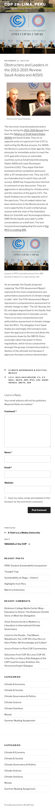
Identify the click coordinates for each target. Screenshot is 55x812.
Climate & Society (13, 690)
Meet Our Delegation (24, 615)
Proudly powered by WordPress (19, 805)
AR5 (26, 380)
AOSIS (19, 380)
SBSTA (22, 383)
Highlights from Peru (15, 584)
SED (29, 383)
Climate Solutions (13, 708)
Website (8, 482)
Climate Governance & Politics (28, 370)
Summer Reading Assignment (19, 720)
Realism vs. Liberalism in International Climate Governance (22, 625)
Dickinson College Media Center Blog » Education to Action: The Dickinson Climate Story (26, 612)
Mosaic (13, 373)
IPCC (32, 380)
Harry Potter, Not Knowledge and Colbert (25, 642)
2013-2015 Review (33, 130)
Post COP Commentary (35, 648)
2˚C (39, 377)
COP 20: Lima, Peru (25, 4)
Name (8, 452)
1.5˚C (11, 377)
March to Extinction (14, 590)
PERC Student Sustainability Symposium (25, 565)
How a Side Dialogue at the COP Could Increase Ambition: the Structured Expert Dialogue (25, 662)
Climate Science (12, 702)
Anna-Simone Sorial (14, 621)
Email (8, 467)
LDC (38, 380)
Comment (10, 411)
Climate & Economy (14, 684)
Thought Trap (11, 571)
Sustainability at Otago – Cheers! (21, 577)
